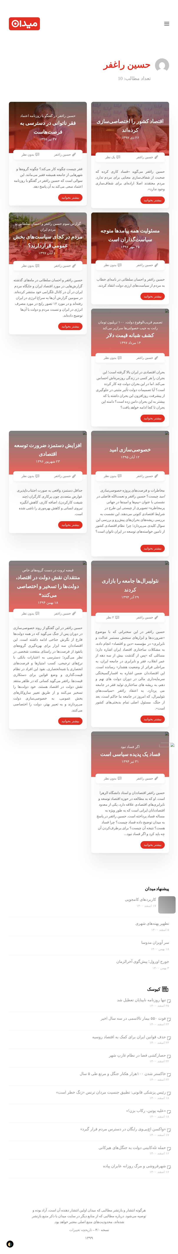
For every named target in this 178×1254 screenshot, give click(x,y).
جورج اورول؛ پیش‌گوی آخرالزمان (142, 961)
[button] (166, 24)
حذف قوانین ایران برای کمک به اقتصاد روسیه (129, 1037)
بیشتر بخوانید (70, 197)
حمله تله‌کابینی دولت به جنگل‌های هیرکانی (132, 1147)
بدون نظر (27, 154)
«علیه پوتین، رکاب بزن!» (146, 1111)
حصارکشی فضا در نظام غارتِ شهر (137, 1055)
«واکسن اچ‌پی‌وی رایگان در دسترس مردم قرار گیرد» (123, 1129)
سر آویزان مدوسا (155, 942)
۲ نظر (110, 617)
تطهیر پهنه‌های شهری (152, 923)
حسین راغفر (62, 154)
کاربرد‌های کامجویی (140, 899)
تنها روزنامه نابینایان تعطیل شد (141, 1000)
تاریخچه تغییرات (80, 1230)
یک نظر (110, 157)
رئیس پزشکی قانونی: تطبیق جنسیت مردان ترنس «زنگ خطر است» (111, 1092)
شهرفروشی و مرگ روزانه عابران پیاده (134, 1166)
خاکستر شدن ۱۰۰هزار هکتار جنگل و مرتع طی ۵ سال (123, 1074)
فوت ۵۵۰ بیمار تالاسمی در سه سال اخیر (133, 1018)
